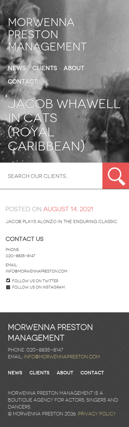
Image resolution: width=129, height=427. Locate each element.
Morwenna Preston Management (47, 34)
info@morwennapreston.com (36, 271)
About (74, 68)
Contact (22, 82)
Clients (44, 68)
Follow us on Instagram (38, 287)
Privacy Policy (97, 414)
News (17, 68)
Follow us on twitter (35, 281)
